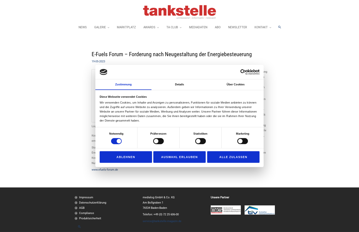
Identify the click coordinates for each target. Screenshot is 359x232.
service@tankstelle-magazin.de (162, 221)
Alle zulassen (233, 157)
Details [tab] (179, 84)
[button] (280, 27)
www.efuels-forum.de (105, 169)
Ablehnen (125, 157)
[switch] (158, 141)
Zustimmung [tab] (123, 84)
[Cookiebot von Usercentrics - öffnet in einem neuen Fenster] (243, 72)
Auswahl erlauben (179, 157)
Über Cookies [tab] (236, 84)
